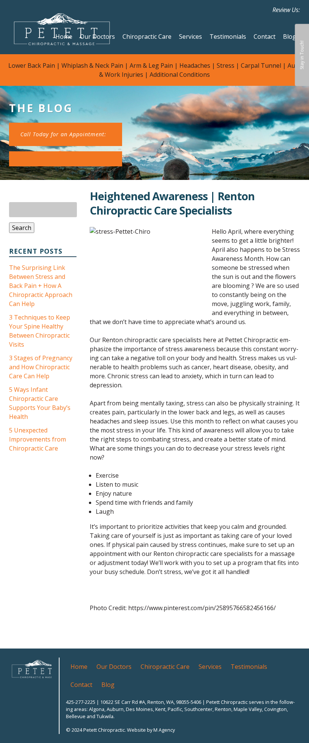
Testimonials (228, 36)
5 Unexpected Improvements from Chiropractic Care (37, 439)
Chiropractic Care (146, 36)
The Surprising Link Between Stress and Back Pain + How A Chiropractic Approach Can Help (40, 285)
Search (21, 228)
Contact (264, 36)
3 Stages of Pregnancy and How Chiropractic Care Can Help (40, 367)
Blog (289, 36)
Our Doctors (97, 36)
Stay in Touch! (301, 55)
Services (190, 36)
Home (63, 36)
